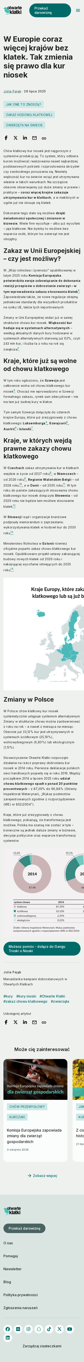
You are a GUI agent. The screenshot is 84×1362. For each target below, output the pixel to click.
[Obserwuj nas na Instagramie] (28, 1329)
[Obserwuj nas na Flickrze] (18, 1329)
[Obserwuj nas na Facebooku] (7, 1329)
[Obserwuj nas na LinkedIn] (7, 1337)
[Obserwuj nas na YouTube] (69, 1329)
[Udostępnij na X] (15, 138)
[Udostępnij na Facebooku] (6, 138)
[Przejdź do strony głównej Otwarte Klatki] (12, 10)
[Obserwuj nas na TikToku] (49, 1329)
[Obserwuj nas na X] (59, 1329)
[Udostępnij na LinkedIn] (25, 138)
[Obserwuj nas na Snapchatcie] (38, 1329)
